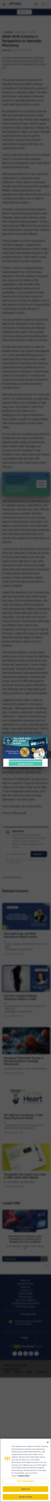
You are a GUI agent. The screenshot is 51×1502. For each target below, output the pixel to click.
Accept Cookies (25, 1497)
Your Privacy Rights (25, 1481)
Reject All (25, 1489)
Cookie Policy (24, 1475)
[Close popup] (44, 739)
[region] (25, 1470)
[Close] (48, 1442)
